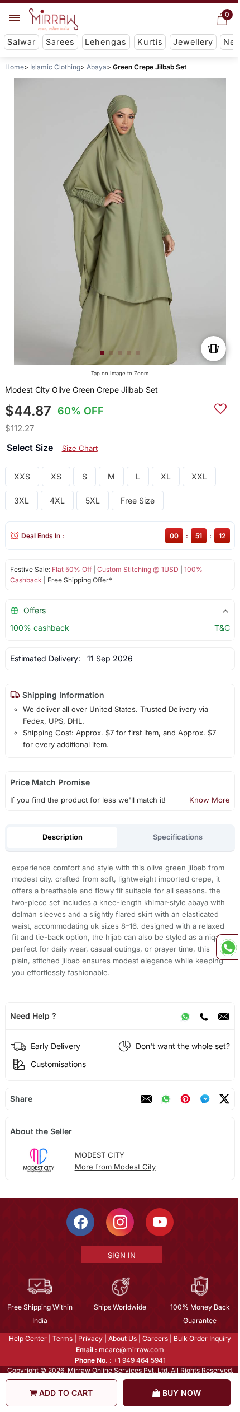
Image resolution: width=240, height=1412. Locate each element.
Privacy (90, 1338)
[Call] (203, 1016)
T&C (222, 627)
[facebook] (204, 1099)
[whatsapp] (165, 1099)
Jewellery (193, 41)
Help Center (27, 1338)
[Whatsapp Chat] (227, 947)
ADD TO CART (65, 1392)
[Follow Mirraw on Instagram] (119, 1222)
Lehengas (106, 41)
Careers (154, 1338)
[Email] (223, 1016)
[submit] (220, 407)
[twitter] (224, 1099)
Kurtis (150, 41)
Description (62, 836)
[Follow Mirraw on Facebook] (80, 1222)
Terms (62, 1338)
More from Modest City (115, 1166)
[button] (102, 353)
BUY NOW (180, 1392)
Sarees (60, 41)
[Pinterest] (185, 1099)
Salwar (21, 41)
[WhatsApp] (185, 1016)
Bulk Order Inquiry (202, 1338)
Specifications (178, 836)
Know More (209, 799)
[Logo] (53, 19)
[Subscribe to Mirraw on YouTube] (159, 1222)
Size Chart (80, 448)
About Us (122, 1338)
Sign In (121, 1255)
